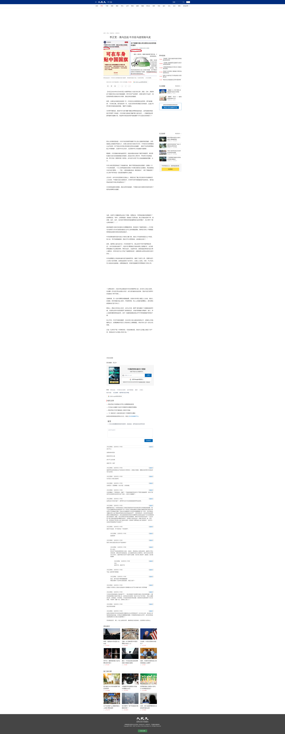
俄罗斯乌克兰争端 (124, 392)
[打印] (122, 86)
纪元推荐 (115, 392)
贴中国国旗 (130, 390)
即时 (102, 6)
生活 (174, 6)
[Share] (104, 645)
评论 (122, 6)
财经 (154, 6)
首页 (97, 6)
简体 (111, 2)
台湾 (127, 6)
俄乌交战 (112, 390)
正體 (108, 2)
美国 (112, 6)
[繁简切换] (129, 86)
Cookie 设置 (142, 730)
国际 (117, 6)
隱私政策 (148, 382)
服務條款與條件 (142, 382)
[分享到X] (115, 86)
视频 (142, 6)
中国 (107, 6)
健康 (137, 6)
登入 (188, 2)
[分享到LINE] (111, 86)
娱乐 (164, 6)
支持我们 (170, 169)
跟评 (151, 446)
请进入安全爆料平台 (170, 107)
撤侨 (136, 390)
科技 (159, 6)
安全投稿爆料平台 (133, 416)
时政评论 (112, 33)
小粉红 (141, 390)
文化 (169, 6)
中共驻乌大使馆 (121, 390)
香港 (132, 6)
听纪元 (148, 6)
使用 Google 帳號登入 (137, 379)
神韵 (179, 6)
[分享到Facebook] (107, 86)
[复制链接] (118, 86)
